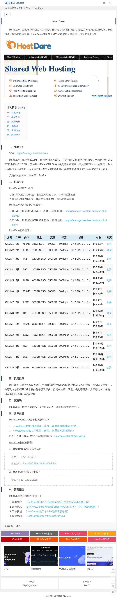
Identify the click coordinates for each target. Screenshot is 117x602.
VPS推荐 (58, 596)
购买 (109, 244)
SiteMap (67, 596)
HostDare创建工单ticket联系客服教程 (47, 511)
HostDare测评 (73, 539)
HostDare (14, 29)
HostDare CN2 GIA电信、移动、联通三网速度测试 (43, 430)
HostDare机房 (44, 539)
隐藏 (21, 107)
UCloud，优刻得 (67, 569)
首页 (21, 8)
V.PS (6, 569)
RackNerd (36, 569)
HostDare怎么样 (73, 533)
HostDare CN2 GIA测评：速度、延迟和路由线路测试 (44, 426)
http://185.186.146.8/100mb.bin (40, 463)
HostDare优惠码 (44, 533)
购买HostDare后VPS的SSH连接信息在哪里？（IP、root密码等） (62, 506)
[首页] (113, 570)
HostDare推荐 (101, 533)
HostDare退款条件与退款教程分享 (45, 516)
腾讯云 (90, 569)
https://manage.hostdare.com (32, 153)
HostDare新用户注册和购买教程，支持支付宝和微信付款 (57, 502)
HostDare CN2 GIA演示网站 (69, 436)
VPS (28, 8)
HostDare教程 (15, 539)
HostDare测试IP (18, 442)
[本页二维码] (113, 592)
